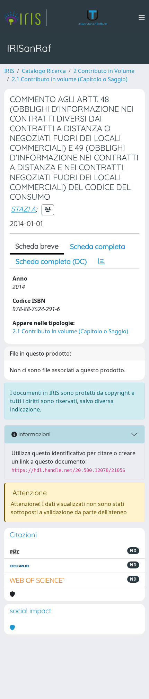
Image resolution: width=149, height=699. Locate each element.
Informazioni (33, 434)
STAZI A (23, 209)
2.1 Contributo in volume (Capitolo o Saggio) (70, 79)
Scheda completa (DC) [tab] (51, 261)
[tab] (102, 261)
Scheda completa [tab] (97, 246)
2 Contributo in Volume (103, 71)
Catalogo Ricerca (44, 71)
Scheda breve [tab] (37, 246)
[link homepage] (25, 17)
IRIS (9, 71)
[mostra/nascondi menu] (142, 17)
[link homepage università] (92, 17)
